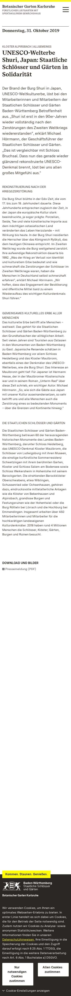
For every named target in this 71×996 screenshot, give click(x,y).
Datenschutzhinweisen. (18, 939)
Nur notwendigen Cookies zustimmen (17, 974)
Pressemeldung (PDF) (20, 569)
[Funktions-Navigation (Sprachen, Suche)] (66, 10)
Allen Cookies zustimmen (52, 970)
